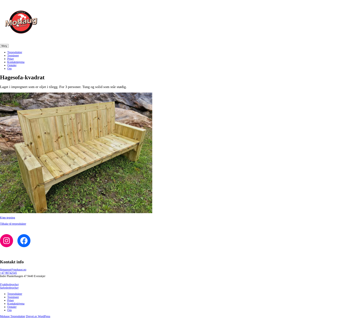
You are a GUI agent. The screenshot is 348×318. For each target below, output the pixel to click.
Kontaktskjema (15, 62)
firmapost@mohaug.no (13, 269)
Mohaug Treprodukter (12, 316)
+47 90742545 (8, 272)
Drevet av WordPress (38, 316)
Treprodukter (14, 52)
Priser (10, 58)
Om (9, 68)
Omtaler (11, 65)
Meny (4, 46)
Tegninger (13, 55)
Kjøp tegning (7, 217)
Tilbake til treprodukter (13, 223)
